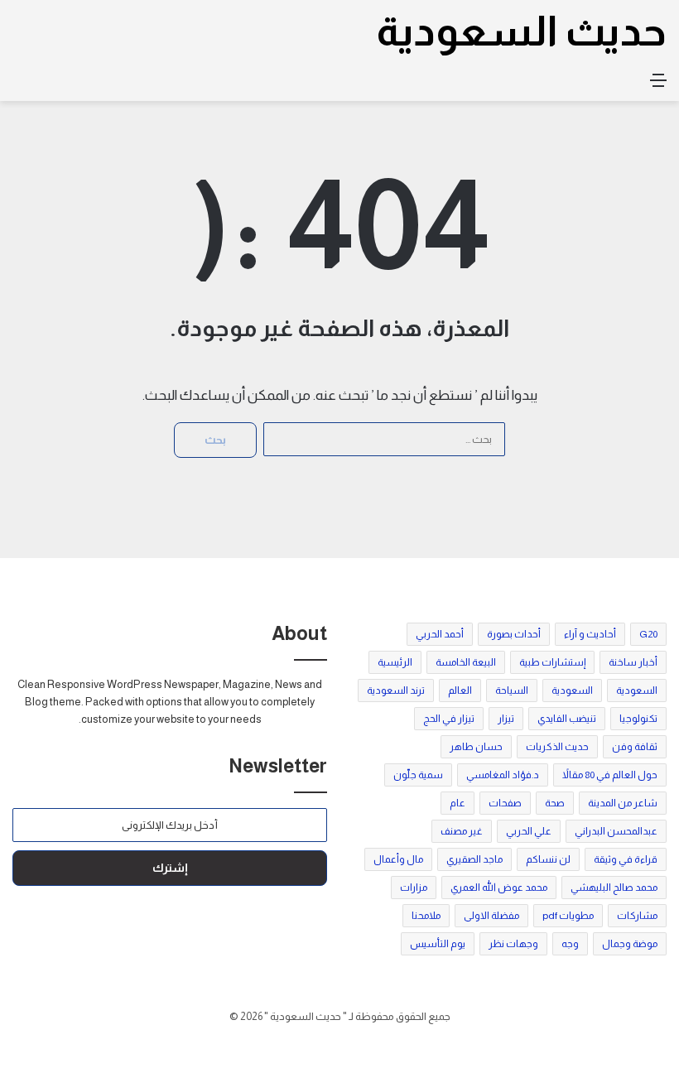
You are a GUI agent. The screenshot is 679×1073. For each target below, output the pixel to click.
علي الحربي (528, 831)
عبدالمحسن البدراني (616, 831)
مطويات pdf (568, 915)
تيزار (506, 718)
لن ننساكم (548, 859)
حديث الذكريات (557, 747)
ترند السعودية (396, 690)
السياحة (511, 690)
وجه (570, 944)
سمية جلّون (418, 775)
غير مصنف (462, 831)
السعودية (636, 690)
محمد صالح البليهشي (614, 887)
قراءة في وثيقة (625, 859)
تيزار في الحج (448, 718)
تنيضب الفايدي (566, 718)
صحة (555, 803)
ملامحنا (426, 915)
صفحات (505, 803)
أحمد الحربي (440, 634)
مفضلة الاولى (491, 915)
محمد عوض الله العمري (498, 887)
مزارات (413, 887)
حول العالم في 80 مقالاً (609, 775)
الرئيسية (395, 662)
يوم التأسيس (437, 944)
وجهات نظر (513, 944)
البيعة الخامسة (466, 662)
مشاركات (637, 915)
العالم (460, 690)
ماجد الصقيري (474, 859)
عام (457, 803)
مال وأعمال (398, 859)
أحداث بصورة (514, 634)
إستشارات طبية (552, 662)
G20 (648, 634)
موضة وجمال (629, 944)
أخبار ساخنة (633, 662)
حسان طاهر (476, 747)
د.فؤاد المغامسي (502, 775)
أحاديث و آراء (590, 634)
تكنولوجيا (638, 718)
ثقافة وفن (634, 747)
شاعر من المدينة (622, 803)
